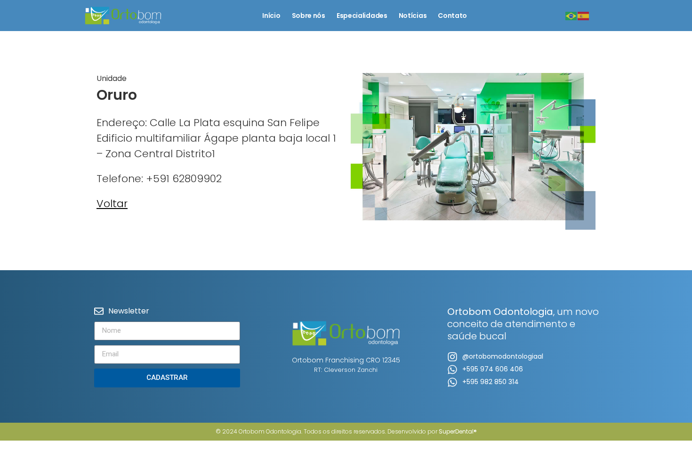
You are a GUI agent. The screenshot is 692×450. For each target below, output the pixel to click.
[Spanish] (584, 15)
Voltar (112, 203)
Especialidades (362, 15)
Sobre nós (308, 15)
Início (271, 15)
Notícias (413, 15)
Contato (452, 15)
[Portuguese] (571, 15)
